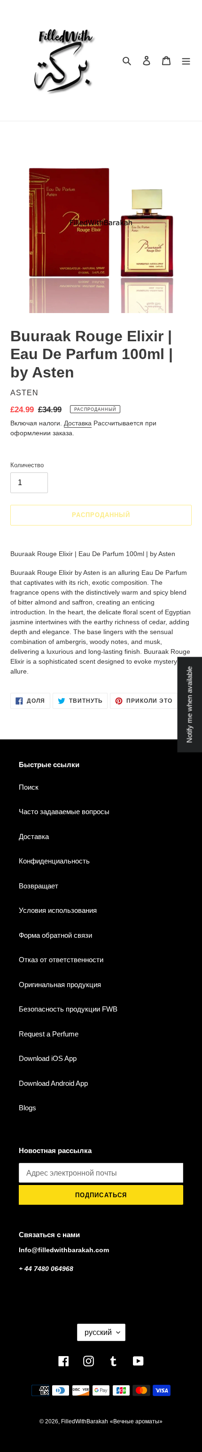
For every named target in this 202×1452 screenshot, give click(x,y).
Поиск (29, 787)
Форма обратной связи (55, 935)
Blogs (27, 1108)
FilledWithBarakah (84, 1421)
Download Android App (53, 1083)
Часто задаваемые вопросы (64, 812)
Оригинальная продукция (60, 985)
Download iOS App (48, 1058)
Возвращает (38, 886)
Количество (27, 465)
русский (98, 1332)
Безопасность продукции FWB (68, 1009)
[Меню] (186, 60)
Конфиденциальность (54, 861)
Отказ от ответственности (61, 960)
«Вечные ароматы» (136, 1421)
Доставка (78, 423)
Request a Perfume (48, 1034)
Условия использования (58, 910)
